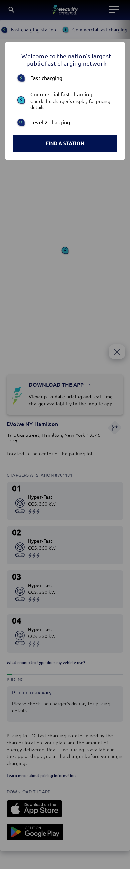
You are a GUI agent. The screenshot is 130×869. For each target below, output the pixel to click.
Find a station (65, 143)
